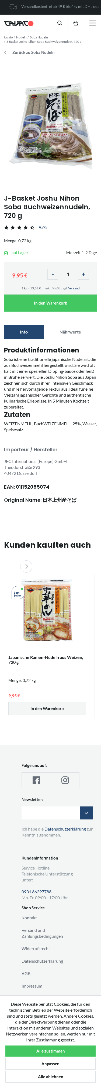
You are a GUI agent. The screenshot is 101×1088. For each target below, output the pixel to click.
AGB (26, 973)
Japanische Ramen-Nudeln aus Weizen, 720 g (45, 660)
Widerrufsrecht (36, 948)
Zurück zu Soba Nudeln (33, 52)
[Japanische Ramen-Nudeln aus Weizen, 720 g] (47, 610)
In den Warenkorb (50, 302)
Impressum (32, 985)
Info (24, 331)
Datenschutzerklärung (42, 960)
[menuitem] (60, 23)
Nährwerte (70, 331)
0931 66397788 (36, 891)
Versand (74, 288)
